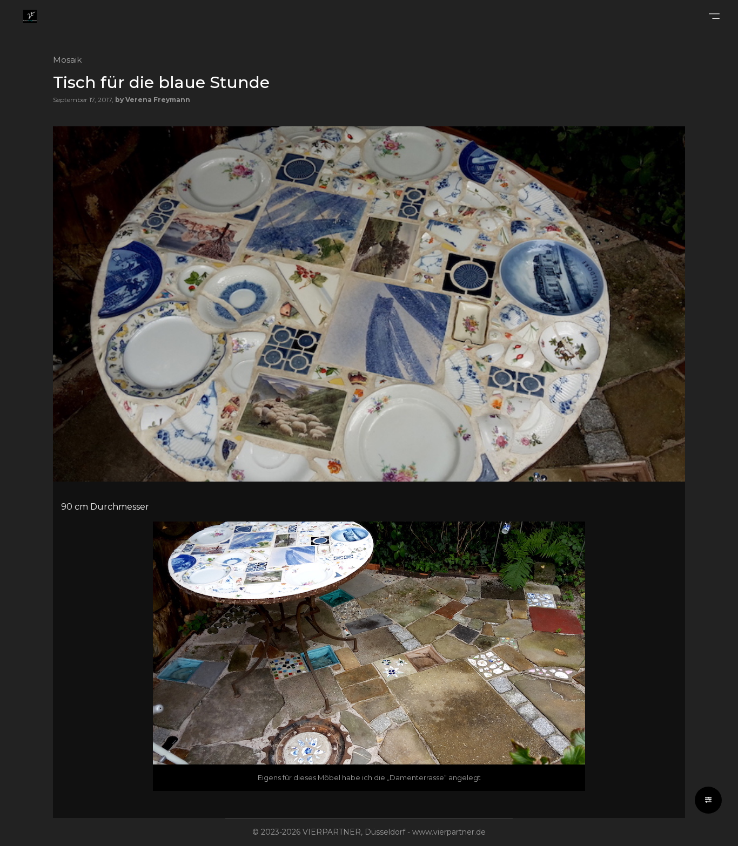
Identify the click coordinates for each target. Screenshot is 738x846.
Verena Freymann (157, 100)
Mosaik (67, 60)
